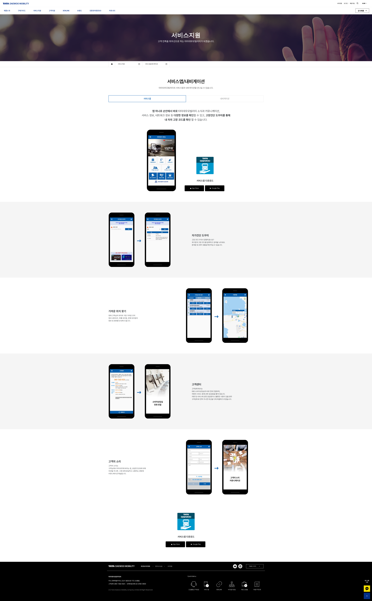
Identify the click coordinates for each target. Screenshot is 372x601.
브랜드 (79, 11)
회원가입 (352, 3)
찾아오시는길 (158, 566)
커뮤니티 (112, 11)
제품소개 (7, 11)
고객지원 (52, 11)
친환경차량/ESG (95, 11)
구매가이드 (22, 11)
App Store (195, 188)
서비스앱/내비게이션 (151, 64)
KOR (363, 3)
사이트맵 (339, 3)
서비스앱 (147, 98)
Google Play (216, 188)
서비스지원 (37, 11)
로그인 (346, 3)
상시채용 (361, 11)
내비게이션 (224, 98)
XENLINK (66, 11)
